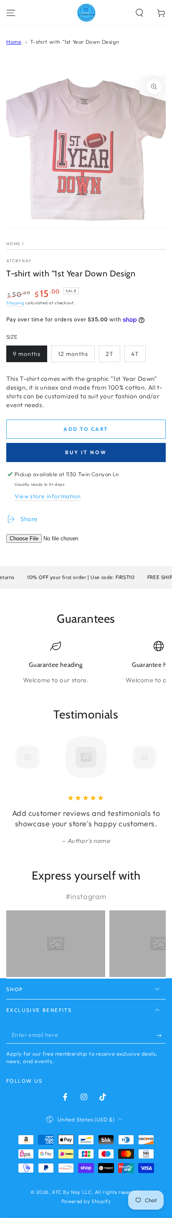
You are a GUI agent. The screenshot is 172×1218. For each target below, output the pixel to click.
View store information (48, 496)
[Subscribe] (161, 1035)
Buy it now (86, 452)
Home (13, 41)
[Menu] (11, 13)
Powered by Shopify (86, 1201)
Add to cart (85, 429)
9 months (26, 354)
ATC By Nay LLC (71, 1192)
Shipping (15, 303)
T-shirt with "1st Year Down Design (74, 41)
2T (110, 354)
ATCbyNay (19, 260)
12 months (73, 354)
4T (135, 354)
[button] (139, 13)
